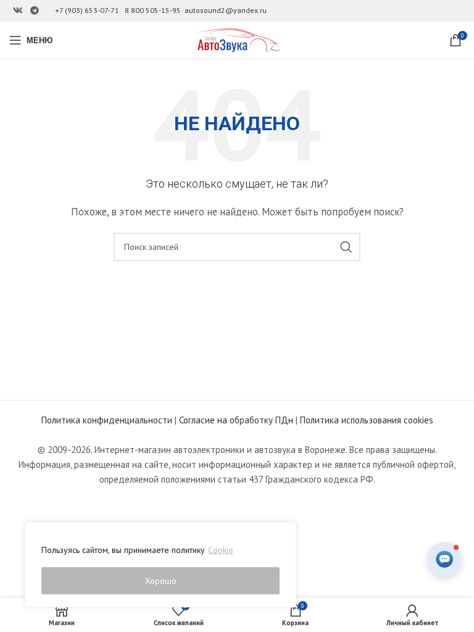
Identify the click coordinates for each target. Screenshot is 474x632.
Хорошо (161, 580)
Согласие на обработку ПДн (236, 420)
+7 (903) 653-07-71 (87, 10)
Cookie (220, 549)
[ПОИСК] (346, 247)
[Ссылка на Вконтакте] (18, 10)
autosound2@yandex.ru (226, 10)
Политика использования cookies (366, 420)
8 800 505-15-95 (153, 10)
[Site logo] (237, 39)
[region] (160, 564)
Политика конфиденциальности (106, 420)
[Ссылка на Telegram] (35, 10)
